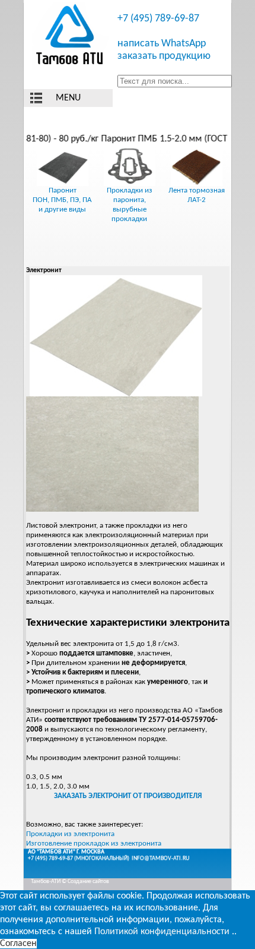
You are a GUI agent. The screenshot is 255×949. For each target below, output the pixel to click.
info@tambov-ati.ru (160, 858)
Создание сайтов (88, 881)
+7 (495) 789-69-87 (158, 19)
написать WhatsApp (161, 44)
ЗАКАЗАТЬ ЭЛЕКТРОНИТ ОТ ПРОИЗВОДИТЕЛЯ (128, 796)
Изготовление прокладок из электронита (93, 843)
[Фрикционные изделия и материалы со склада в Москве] (71, 36)
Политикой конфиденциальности (162, 932)
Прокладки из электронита (70, 834)
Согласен (18, 943)
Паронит (62, 190)
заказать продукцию (164, 56)
